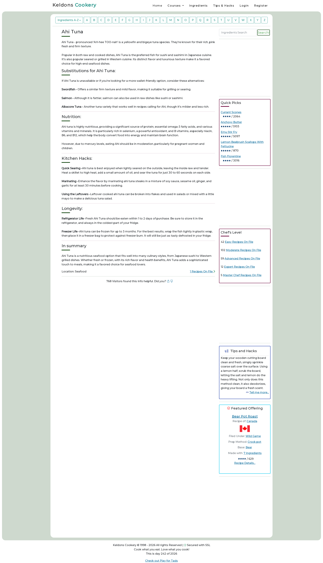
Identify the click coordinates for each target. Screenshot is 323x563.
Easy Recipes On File (239, 241)
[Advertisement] (138, 297)
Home (157, 5)
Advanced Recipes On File (242, 258)
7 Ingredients (253, 453)
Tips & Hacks (223, 5)
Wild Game (253, 436)
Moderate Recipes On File (243, 250)
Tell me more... (259, 392)
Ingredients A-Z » (69, 20)
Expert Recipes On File (239, 266)
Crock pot (254, 441)
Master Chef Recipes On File (242, 275)
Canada (252, 421)
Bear (249, 447)
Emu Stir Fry (229, 132)
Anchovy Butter (231, 122)
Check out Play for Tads (161, 560)
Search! (264, 32)
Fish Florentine (231, 156)
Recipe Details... (244, 463)
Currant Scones (231, 112)
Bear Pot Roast (245, 416)
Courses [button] (175, 5)
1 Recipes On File (201, 271)
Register (261, 5)
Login (244, 5)
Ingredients (198, 5)
